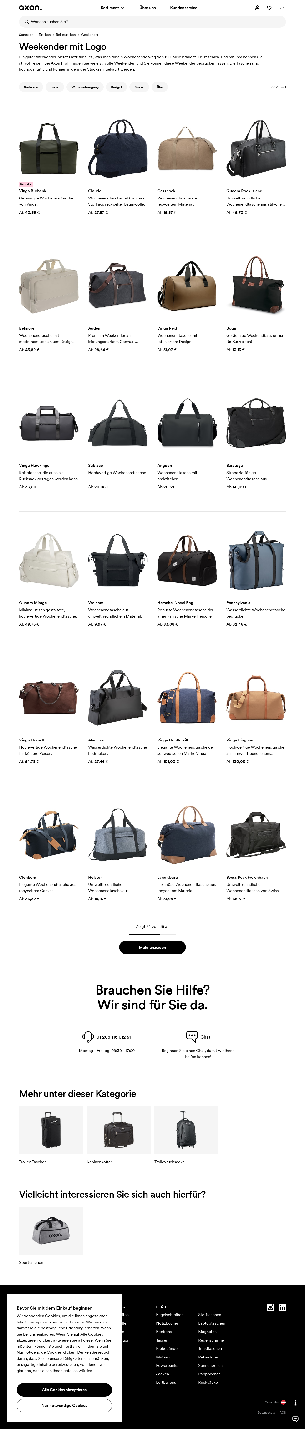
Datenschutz (266, 1412)
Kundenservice (183, 7)
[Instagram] (270, 1308)
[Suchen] (25, 22)
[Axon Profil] (30, 7)
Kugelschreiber (169, 1314)
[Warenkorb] (281, 8)
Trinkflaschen (210, 1348)
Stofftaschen (209, 1314)
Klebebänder (167, 1348)
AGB (283, 1412)
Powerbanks (167, 1365)
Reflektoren (208, 1357)
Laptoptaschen (211, 1323)
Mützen (163, 1357)
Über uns (147, 7)
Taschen (45, 34)
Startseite (26, 34)
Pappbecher (209, 1374)
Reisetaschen (66, 34)
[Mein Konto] (257, 8)
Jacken (162, 1374)
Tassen (162, 1340)
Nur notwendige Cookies (64, 1405)
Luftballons (166, 1382)
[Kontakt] (295, 1403)
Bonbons (164, 1331)
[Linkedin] (282, 1308)
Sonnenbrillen (210, 1365)
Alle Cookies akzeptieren (64, 1389)
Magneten (207, 1331)
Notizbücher (167, 1323)
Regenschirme (211, 1340)
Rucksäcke (208, 1382)
